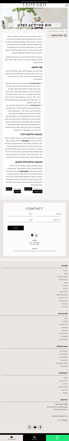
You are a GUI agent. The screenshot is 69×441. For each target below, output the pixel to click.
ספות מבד (64, 330)
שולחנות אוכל (64, 351)
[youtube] (35, 427)
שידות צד (65, 384)
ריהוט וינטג (64, 390)
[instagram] (29, 427)
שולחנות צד (64, 360)
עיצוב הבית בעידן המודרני (33, 190)
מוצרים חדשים (63, 280)
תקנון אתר (64, 304)
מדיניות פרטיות (63, 298)
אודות (66, 283)
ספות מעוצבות (63, 324)
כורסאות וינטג (63, 333)
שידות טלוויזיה (63, 381)
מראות (66, 378)
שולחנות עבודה (63, 354)
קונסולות (65, 393)
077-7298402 (34, 243)
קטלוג (66, 274)
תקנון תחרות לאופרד (61, 295)
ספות (66, 318)
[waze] (36, 235)
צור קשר (65, 289)
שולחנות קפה (64, 357)
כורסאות (65, 321)
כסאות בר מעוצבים (62, 363)
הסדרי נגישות (64, 292)
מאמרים (65, 286)
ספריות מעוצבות (63, 387)
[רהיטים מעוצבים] (34, 6)
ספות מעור (64, 327)
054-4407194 (34, 244)
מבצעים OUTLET (62, 277)
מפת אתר (65, 307)
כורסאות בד (64, 336)
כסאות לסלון (64, 366)
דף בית (65, 270)
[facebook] (40, 427)
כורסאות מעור (63, 339)
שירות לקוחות (64, 301)
